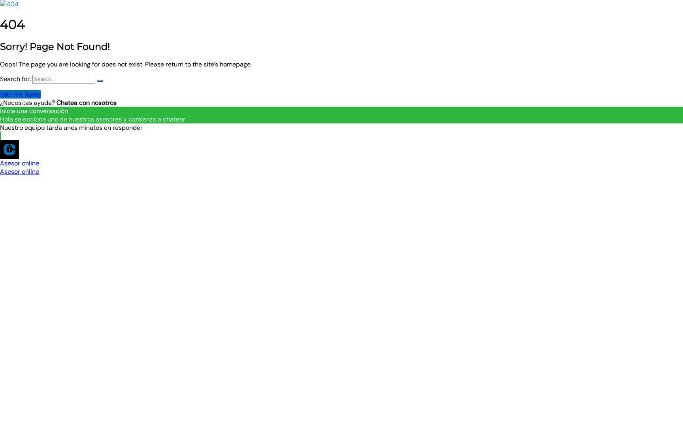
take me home (20, 94)
